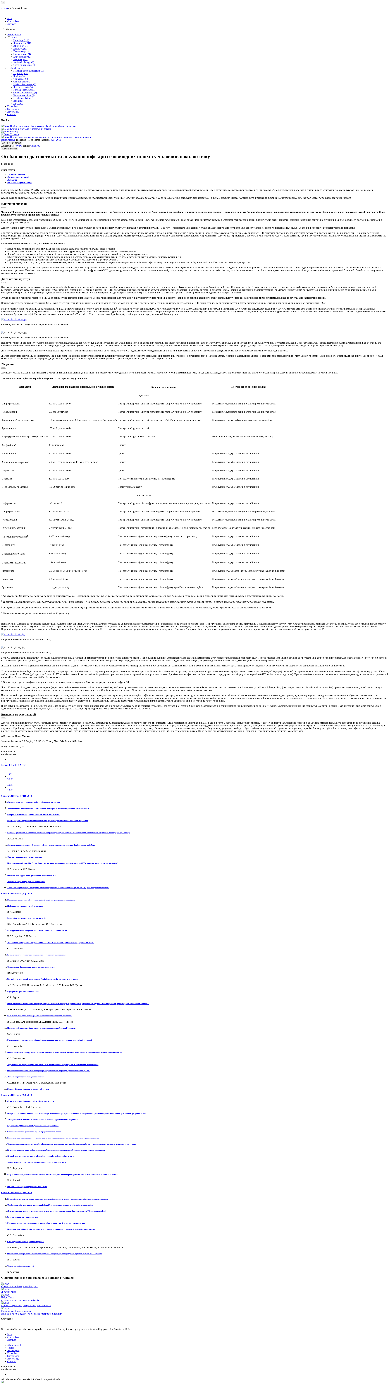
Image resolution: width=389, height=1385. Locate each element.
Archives (11, 24)
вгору (3, 207)
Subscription (13, 109)
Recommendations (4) (23, 95)
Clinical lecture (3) (22, 81)
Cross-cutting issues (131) (25, 65)
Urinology (35, 145)
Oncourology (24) (22, 54)
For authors (12, 106)
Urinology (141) (21, 40)
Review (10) (19, 76)
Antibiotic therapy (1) (23, 62)
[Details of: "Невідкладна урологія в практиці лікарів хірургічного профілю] (38, 126)
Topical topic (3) (21, 73)
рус (6, 8)
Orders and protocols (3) (25, 92)
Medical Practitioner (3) (24, 84)
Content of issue (9, 149)
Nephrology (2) (20, 59)
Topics (13, 37)
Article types (16, 68)
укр (3, 8)
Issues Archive (8, 140)
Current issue (13, 21)
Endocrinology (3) (22, 56)
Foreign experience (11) (24, 90)
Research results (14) (23, 87)
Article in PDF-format (11, 143)
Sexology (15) (20, 48)
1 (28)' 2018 (55, 140)
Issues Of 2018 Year (13, 765)
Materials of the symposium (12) (28, 70)
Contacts (11, 114)
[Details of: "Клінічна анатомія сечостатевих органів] (26, 129)
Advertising (13, 111)
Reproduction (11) (22, 43)
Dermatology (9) (21, 51)
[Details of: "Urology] (9, 131)
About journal (14, 34)
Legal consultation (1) (23, 98)
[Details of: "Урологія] (10, 134)
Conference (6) (20, 79)
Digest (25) (18, 103)
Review (18, 145)
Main (9, 18)
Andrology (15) (20, 46)
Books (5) (18, 100)
